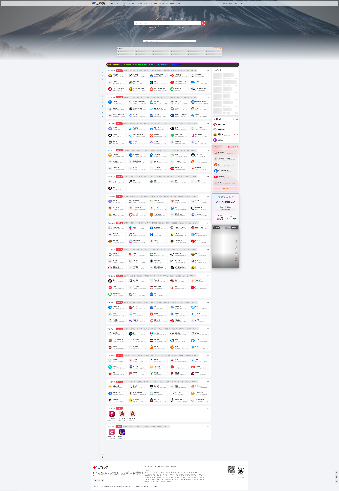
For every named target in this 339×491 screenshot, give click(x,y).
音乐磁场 (220, 134)
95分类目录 (174, 473)
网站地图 (166, 466)
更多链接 (169, 481)
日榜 (229, 147)
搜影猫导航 (175, 479)
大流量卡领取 (221, 129)
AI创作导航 (168, 479)
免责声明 (153, 466)
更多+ (208, 70)
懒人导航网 (187, 473)
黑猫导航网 (148, 477)
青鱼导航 (147, 481)
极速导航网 (148, 479)
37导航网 (104, 486)
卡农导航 (177, 477)
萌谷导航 (183, 477)
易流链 (162, 479)
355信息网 (182, 479)
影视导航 (181, 475)
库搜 (166, 475)
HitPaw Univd (123, 437)
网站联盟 (188, 479)
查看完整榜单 (225, 188)
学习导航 (180, 473)
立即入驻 (218, 48)
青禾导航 (220, 140)
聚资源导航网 (155, 479)
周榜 (232, 147)
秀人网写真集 (221, 124)
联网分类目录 (195, 473)
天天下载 (165, 477)
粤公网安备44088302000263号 (127, 486)
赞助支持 (235, 119)
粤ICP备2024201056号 (112, 486)
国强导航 (171, 477)
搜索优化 (165, 27)
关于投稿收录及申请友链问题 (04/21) (155, 41)
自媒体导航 (195, 479)
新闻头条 (157, 27)
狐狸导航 (159, 477)
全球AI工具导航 (149, 473)
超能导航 (163, 481)
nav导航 (176, 475)
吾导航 (162, 475)
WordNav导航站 (155, 481)
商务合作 (160, 466)
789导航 (162, 473)
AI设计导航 (156, 475)
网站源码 (150, 27)
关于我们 (173, 466)
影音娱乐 (188, 27)
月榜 (236, 147)
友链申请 (147, 466)
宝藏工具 (156, 473)
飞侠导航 (202, 479)
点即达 (168, 473)
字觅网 (154, 477)
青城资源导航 (148, 475)
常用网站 (181, 27)
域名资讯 (173, 27)
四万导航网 (201, 477)
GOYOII (171, 475)
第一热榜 (194, 477)
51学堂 (189, 477)
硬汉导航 (193, 475)
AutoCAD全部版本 (115, 418)
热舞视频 (234, 227)
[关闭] (194, 41)
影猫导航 (187, 475)
